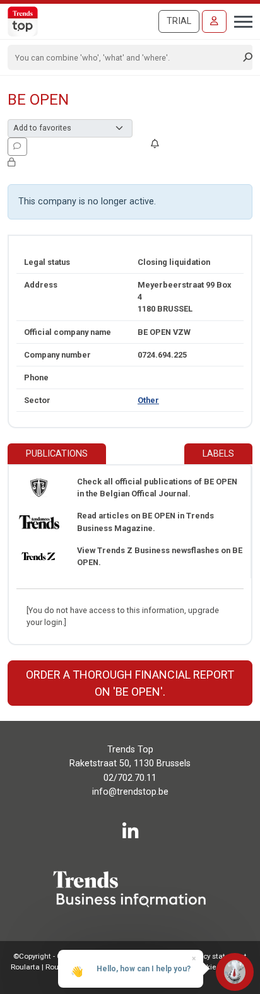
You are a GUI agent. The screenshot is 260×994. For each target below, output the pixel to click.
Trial (179, 21)
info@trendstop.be (130, 791)
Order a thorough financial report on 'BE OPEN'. (130, 683)
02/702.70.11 (130, 778)
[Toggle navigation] (239, 20)
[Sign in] (214, 21)
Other (148, 400)
